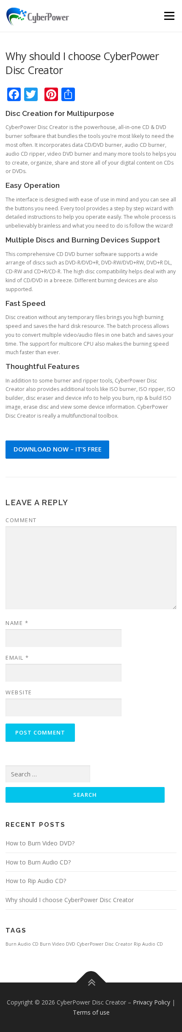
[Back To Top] (91, 983)
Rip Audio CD (148, 944)
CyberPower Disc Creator (104, 944)
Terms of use (91, 1012)
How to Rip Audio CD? (36, 881)
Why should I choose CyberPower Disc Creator (70, 900)
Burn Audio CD (22, 944)
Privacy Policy (151, 1002)
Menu (169, 15)
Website (19, 692)
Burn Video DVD (57, 944)
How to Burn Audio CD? (38, 862)
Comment (21, 520)
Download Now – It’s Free (58, 449)
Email (17, 657)
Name (17, 623)
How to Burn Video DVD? (40, 843)
